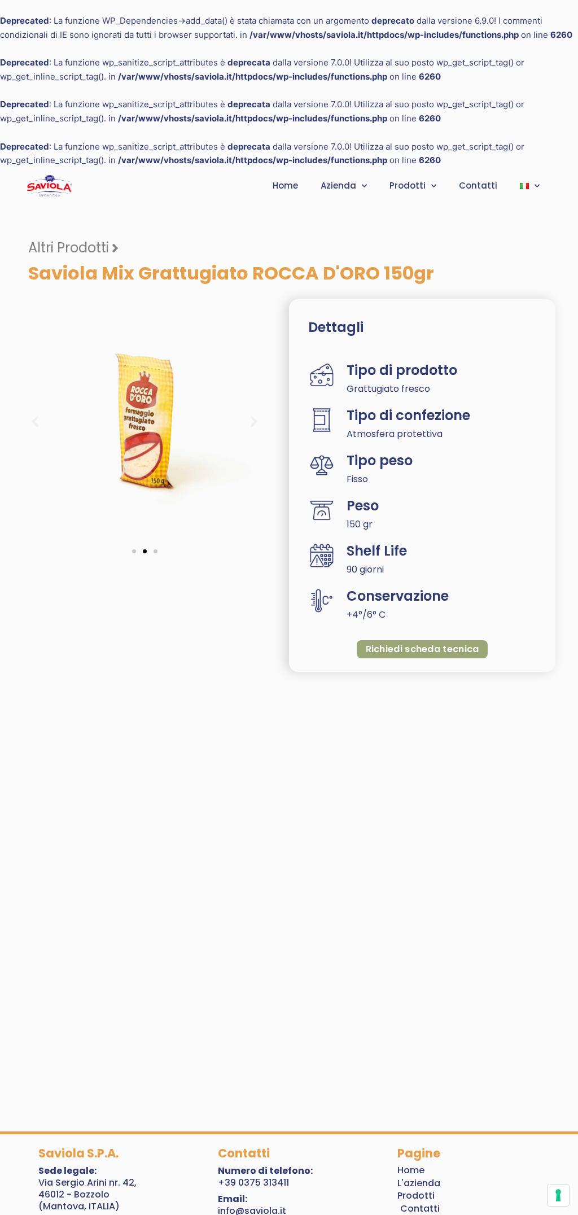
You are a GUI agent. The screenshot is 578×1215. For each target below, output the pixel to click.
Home (285, 185)
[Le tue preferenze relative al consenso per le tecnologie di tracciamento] (558, 1195)
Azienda (338, 185)
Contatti (478, 185)
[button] (35, 421)
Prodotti (407, 185)
